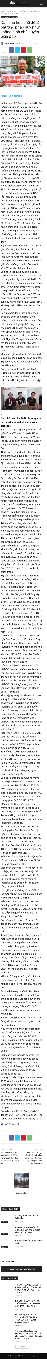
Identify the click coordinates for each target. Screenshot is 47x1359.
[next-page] (6, 1252)
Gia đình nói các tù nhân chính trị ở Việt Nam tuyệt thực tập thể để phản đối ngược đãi (10, 1158)
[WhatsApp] (29, 50)
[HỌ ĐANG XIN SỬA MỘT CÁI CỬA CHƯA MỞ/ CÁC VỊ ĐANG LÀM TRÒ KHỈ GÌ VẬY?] (7, 1230)
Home (3, 11)
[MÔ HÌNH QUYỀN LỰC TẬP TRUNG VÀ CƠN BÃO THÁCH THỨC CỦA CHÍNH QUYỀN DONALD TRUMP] (7, 1318)
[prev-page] (2, 1252)
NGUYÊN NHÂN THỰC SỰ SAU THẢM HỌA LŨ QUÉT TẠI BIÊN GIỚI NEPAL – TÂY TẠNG (27, 1303)
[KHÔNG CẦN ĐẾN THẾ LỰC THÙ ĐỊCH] (7, 1244)
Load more (21, 1346)
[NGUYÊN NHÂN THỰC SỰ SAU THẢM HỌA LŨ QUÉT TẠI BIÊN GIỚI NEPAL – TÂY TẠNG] (7, 1304)
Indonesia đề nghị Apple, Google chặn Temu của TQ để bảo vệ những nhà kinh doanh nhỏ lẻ (33, 1158)
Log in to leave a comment (21, 1269)
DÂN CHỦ (14, 17)
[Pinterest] (23, 50)
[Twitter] (17, 50)
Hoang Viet (10, 43)
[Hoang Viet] (2, 43)
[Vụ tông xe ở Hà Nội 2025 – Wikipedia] (7, 1218)
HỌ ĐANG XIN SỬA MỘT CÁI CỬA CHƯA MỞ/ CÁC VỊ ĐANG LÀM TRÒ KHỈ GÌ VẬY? (27, 1230)
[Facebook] (11, 50)
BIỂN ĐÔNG (11, 11)
